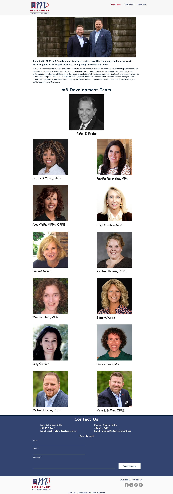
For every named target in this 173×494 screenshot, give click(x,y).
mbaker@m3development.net (116, 430)
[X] (131, 485)
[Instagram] (141, 485)
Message (36, 457)
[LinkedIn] (136, 485)
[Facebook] (127, 485)
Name (35, 440)
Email (35, 449)
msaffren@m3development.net (62, 430)
